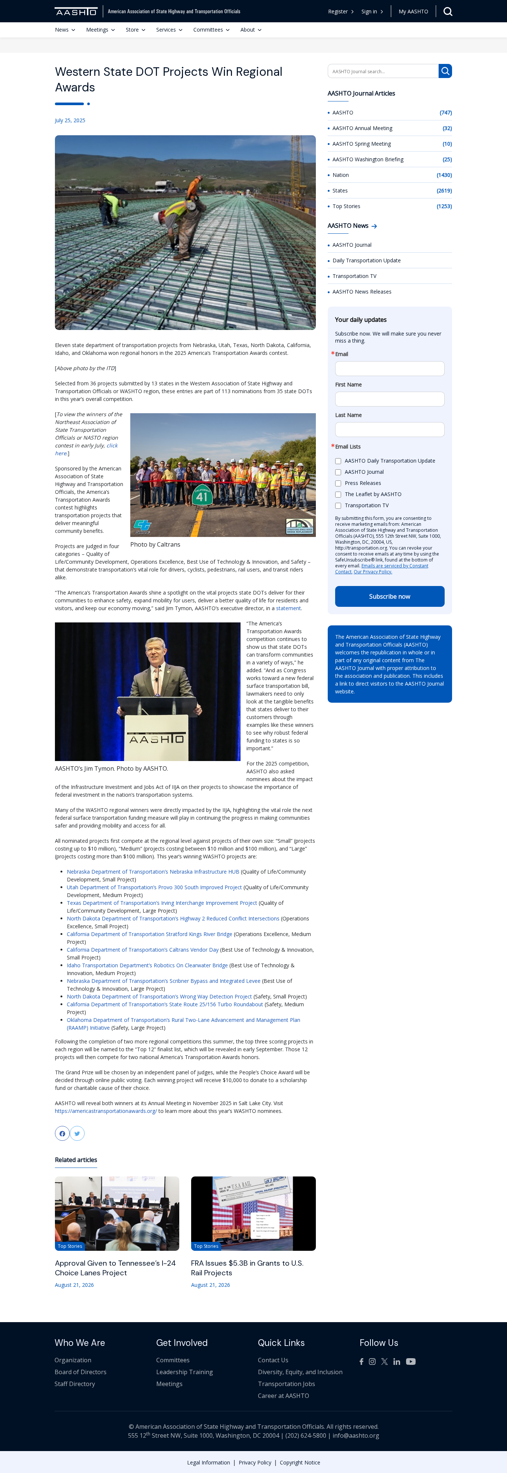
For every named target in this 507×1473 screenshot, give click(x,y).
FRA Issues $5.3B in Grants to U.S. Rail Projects (247, 1268)
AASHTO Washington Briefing (368, 159)
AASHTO (343, 112)
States (340, 190)
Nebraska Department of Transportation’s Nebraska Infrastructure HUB (153, 871)
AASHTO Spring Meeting (362, 143)
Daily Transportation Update (367, 260)
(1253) (444, 206)
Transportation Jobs (286, 1384)
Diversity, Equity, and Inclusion (300, 1372)
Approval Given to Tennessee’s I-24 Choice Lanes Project (115, 1268)
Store (132, 29)
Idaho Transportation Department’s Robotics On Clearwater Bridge (147, 965)
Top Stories (346, 206)
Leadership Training (184, 1372)
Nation (341, 174)
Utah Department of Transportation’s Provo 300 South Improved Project (154, 887)
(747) (446, 112)
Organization (73, 1360)
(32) (447, 128)
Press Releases (363, 482)
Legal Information (208, 1462)
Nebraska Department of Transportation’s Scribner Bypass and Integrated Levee (164, 980)
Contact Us (273, 1360)
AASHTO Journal (352, 244)
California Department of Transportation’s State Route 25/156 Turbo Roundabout (165, 1004)
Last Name (348, 415)
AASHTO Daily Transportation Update (390, 460)
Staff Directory (75, 1384)
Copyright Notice (300, 1462)
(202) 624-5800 (305, 1435)
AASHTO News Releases (362, 291)
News (62, 29)
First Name (348, 384)
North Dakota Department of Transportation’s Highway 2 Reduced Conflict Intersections (173, 918)
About (248, 29)
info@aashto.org (356, 1435)
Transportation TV (354, 275)
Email (341, 354)
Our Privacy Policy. (373, 572)
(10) (447, 143)
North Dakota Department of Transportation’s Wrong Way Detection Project (159, 996)
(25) (447, 159)
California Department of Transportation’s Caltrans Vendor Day (143, 949)
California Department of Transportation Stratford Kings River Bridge (149, 934)
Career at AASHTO (283, 1396)
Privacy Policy (255, 1462)
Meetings (97, 29)
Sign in (369, 11)
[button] (372, 11)
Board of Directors (81, 1372)
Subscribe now (389, 596)
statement (288, 608)
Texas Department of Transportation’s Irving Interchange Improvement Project (162, 902)
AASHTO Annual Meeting (362, 128)
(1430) (444, 174)
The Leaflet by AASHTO (373, 494)
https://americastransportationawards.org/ (106, 1110)
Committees (208, 29)
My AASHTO (413, 11)
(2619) (444, 190)
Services (166, 29)
